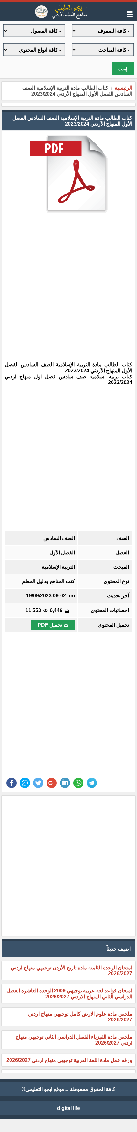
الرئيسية (123, 88)
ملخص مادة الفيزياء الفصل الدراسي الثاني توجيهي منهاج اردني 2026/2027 (74, 1040)
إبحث (122, 69)
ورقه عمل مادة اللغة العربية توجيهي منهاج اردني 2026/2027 (69, 1060)
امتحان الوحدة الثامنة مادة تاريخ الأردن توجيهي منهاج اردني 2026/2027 (71, 970)
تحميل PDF (50, 625)
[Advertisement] (63, 283)
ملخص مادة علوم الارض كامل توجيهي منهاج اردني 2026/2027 (80, 1016)
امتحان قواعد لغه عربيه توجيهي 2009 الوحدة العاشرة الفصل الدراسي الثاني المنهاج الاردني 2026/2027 (69, 993)
